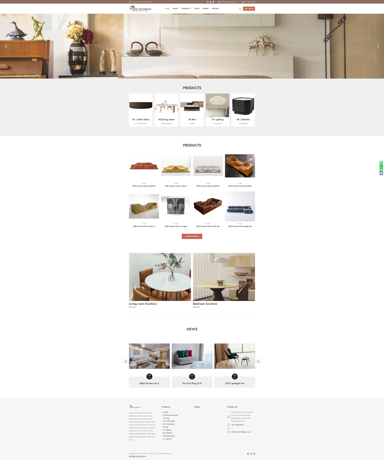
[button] (127, 111)
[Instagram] (213, 2)
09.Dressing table (169, 436)
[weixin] (381, 170)
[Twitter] (210, 2)
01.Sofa (165, 412)
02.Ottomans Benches (170, 415)
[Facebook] (208, 2)
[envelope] (381, 173)
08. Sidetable (167, 433)
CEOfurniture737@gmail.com (241, 432)
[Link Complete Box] (149, 362)
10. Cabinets (167, 439)
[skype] (381, 162)
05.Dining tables (168, 424)
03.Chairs (166, 418)
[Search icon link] (240, 8)
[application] (191, 8)
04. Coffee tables (169, 421)
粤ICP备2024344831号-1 (137, 456)
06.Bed (165, 427)
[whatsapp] (381, 166)
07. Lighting (167, 430)
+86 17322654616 (237, 425)
